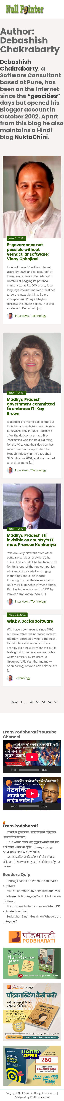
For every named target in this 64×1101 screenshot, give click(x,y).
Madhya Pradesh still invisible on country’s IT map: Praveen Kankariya (31, 540)
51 (43, 702)
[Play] (7, 770)
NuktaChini (31, 137)
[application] (32, 756)
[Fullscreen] (56, 770)
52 (49, 702)
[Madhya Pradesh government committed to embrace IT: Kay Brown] (32, 363)
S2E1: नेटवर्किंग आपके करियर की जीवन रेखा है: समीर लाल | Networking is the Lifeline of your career (31, 861)
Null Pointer (25, 1093)
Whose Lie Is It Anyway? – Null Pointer (32, 896)
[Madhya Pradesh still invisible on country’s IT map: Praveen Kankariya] (32, 506)
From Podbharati (20, 826)
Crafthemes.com (40, 1097)
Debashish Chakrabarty (19, 65)
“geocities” (44, 96)
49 (31, 702)
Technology (38, 316)
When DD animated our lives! (40, 891)
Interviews (22, 316)
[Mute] (51, 770)
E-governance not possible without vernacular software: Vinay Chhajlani (28, 252)
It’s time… (9, 901)
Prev (14, 702)
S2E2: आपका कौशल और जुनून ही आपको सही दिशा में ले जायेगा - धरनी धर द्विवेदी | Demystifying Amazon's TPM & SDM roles (31, 847)
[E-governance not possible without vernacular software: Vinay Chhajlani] (32, 197)
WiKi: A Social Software (30, 621)
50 (37, 702)
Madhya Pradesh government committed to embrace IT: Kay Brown (31, 406)
